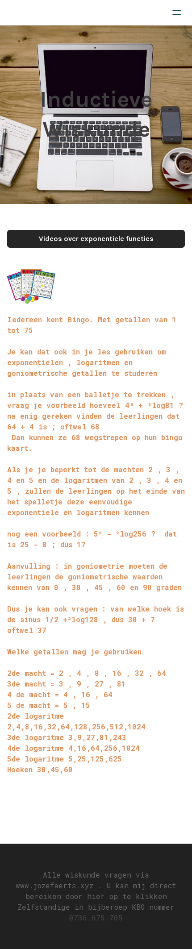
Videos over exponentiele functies (96, 238)
